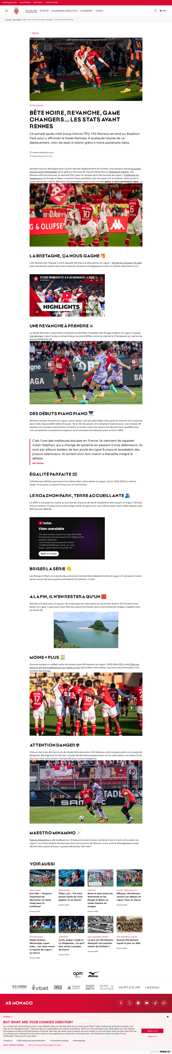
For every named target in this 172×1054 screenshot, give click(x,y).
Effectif (44, 11)
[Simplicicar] (129, 987)
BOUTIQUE (38, 2)
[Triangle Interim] (73, 987)
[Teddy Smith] (90, 987)
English (6, 1016)
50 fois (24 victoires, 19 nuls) (127, 263)
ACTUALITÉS (31, 11)
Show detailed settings (13, 1045)
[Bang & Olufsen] (106, 987)
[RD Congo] (19, 987)
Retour (35, 33)
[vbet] (40, 987)
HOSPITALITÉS (52, 2)
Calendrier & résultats (64, 11)
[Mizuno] (93, 974)
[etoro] (152, 987)
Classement (86, 11)
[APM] (78, 974)
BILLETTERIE (25, 2)
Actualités (17, 20)
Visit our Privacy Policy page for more (44, 1045)
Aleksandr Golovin (119, 172)
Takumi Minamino (39, 840)
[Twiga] (58, 987)
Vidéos (99, 11)
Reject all (152, 1036)
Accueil (8, 20)
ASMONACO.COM (9, 2)
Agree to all (152, 1031)
